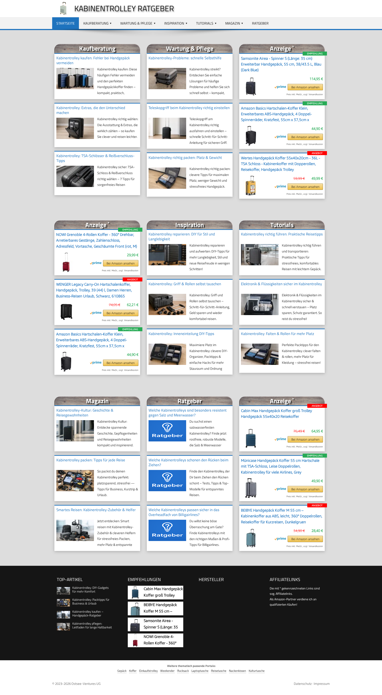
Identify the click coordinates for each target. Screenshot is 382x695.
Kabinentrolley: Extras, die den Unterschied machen (90, 110)
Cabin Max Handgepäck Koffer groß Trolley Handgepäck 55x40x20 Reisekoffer (276, 413)
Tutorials (204, 23)
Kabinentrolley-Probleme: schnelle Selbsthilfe (185, 58)
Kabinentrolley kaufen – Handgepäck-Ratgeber (87, 613)
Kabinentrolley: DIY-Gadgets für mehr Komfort (90, 589)
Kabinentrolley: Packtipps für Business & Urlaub (90, 601)
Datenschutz (303, 683)
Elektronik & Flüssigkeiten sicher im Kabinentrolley (281, 284)
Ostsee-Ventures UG (86, 683)
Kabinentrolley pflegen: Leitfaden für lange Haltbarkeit (92, 625)
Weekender (167, 671)
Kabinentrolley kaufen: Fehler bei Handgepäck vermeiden (93, 60)
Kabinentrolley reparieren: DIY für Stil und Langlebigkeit (182, 236)
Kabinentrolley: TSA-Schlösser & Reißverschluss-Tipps (95, 158)
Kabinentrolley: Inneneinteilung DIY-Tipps (181, 334)
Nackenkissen (237, 671)
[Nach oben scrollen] (374, 687)
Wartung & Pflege (136, 23)
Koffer (133, 671)
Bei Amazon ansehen (305, 87)
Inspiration (174, 23)
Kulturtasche (257, 671)
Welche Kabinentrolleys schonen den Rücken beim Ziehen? (188, 462)
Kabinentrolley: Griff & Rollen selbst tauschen (185, 284)
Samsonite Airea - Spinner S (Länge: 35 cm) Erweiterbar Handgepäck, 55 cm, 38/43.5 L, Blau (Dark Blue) (281, 64)
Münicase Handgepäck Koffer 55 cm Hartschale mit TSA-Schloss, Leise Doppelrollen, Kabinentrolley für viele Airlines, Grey (280, 466)
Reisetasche (218, 671)
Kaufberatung (96, 23)
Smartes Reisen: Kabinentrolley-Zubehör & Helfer (96, 510)
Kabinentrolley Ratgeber (124, 8)
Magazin (232, 23)
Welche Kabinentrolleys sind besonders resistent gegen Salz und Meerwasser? (188, 412)
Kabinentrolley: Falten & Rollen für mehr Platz (277, 334)
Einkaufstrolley (148, 671)
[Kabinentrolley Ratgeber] (61, 14)
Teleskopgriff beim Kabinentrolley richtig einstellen (189, 108)
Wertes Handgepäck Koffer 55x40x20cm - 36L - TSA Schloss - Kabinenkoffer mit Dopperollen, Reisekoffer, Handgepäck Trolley (280, 164)
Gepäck (121, 671)
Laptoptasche (199, 671)
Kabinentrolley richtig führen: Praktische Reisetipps (282, 234)
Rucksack (183, 671)
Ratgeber (260, 23)
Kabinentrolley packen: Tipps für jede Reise (90, 460)
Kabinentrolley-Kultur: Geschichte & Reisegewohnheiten (84, 412)
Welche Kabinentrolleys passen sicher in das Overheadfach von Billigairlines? (184, 512)
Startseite (65, 23)
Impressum (322, 683)
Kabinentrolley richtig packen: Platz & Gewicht (185, 157)
